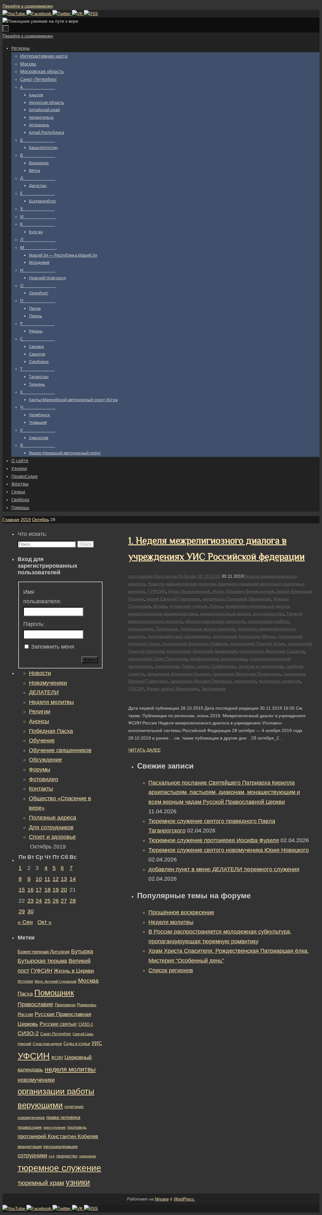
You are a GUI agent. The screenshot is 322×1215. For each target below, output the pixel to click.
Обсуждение (45, 760)
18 (47, 890)
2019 (26, 519)
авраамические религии (190, 583)
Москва (88, 980)
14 (72, 879)
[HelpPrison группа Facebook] (39, 13)
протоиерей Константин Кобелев (162, 576)
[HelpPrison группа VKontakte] (78, 13)
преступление (54, 1127)
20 (64, 890)
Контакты (41, 789)
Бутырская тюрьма (42, 961)
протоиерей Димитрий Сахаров (271, 651)
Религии (39, 711)
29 (22, 911)
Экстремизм (213, 688)
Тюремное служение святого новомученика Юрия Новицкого (228, 850)
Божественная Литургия (43, 951)
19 (56, 890)
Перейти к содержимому (28, 6)
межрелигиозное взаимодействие (163, 613)
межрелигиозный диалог (225, 613)
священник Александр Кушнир (178, 673)
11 (47, 879)
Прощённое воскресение (181, 912)
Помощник (167, 628)
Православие (35, 1004)
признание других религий (207, 628)
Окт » (44, 922)
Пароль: (34, 624)
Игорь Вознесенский (189, 591)
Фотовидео (43, 779)
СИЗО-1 (85, 1024)
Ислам (160, 606)
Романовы (86, 1004)
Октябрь (40, 519)
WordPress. (184, 1199)
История (25, 981)
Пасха (25, 994)
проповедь (76, 1127)
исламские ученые (188, 606)
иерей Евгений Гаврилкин (173, 598)
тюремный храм (41, 1182)
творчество (66, 1156)
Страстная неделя (47, 1044)
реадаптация (30, 1146)
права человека (63, 1117)
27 (64, 901)
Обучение (42, 740)
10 (39, 879)
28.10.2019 (208, 576)
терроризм (245, 681)
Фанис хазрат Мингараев (172, 688)
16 (30, 890)
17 (39, 890)
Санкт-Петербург (55, 1034)
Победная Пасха (51, 731)
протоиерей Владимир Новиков (194, 643)
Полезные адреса (52, 818)
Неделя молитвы (170, 922)
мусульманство (268, 613)
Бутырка (82, 951)
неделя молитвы (70, 1069)
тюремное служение (279, 681)
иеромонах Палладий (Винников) (236, 598)
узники (78, 1182)
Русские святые (58, 1024)
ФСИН (57, 1057)
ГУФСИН (156, 591)
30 (30, 911)
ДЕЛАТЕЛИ (44, 692)
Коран (216, 606)
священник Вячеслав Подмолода (246, 673)
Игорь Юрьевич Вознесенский (243, 591)
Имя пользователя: (42, 597)
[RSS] (91, 13)
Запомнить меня (52, 647)
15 (22, 890)
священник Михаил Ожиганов (200, 681)
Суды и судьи (77, 1044)
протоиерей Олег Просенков (157, 658)
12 (56, 879)
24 (39, 901)
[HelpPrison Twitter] (62, 13)
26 (56, 901)
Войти (89, 659)
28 (72, 901)
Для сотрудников (51, 827)
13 (64, 879)
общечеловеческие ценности (215, 621)
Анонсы (39, 721)
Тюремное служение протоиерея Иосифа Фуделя (213, 840)
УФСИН (136, 688)
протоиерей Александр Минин (244, 636)
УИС (97, 1043)
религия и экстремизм (261, 666)
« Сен (25, 922)
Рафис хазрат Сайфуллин (209, 666)
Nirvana (162, 1199)
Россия (25, 1014)
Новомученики (48, 683)
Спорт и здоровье (52, 837)
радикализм (167, 666)
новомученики (36, 1079)
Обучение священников (60, 750)
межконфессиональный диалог (257, 606)
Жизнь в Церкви (74, 971)
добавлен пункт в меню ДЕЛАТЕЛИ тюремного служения (223, 869)
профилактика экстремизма (218, 658)
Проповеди (65, 1005)
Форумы (39, 769)
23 (30, 901)
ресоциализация (60, 1146)
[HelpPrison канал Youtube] (14, 13)
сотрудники (32, 1155)
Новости (155, 583)
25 (47, 901)
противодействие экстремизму (178, 636)
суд (51, 1156)
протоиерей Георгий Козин (257, 643)
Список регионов (170, 970)
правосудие (30, 1127)
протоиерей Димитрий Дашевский (202, 651)
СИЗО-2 (28, 1033)
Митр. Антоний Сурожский (55, 981)
